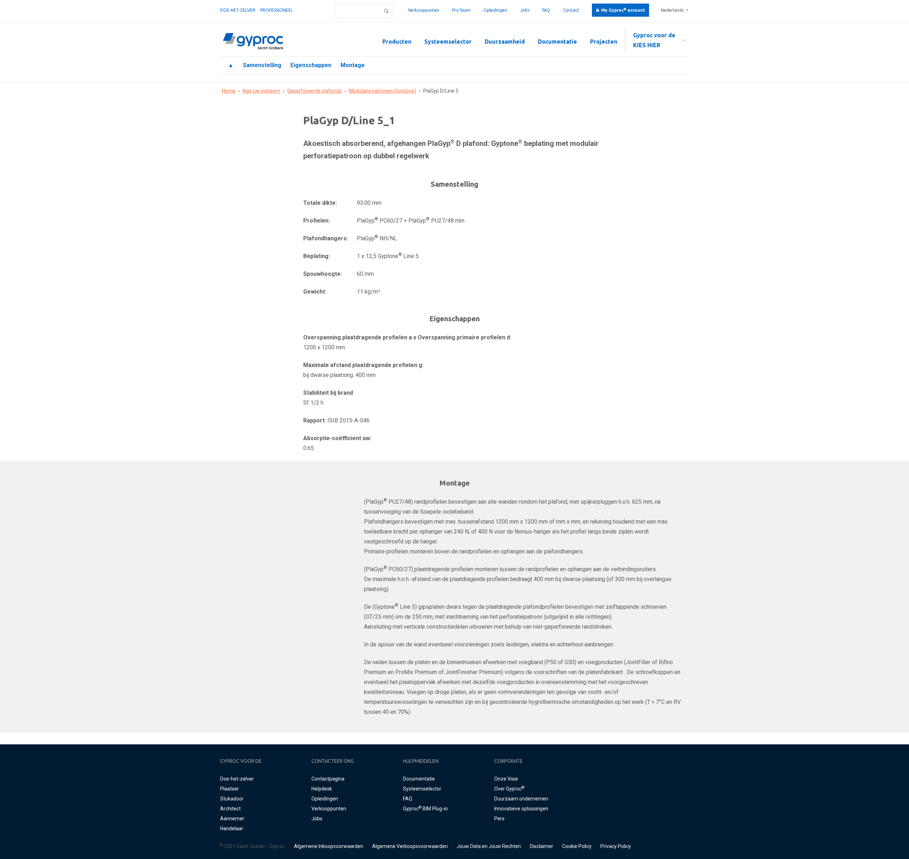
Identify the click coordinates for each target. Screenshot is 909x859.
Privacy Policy (615, 846)
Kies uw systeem (261, 91)
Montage (353, 65)
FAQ (546, 10)
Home (228, 91)
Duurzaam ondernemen (521, 798)
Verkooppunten (423, 10)
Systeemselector (448, 41)
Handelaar (231, 828)
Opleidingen (495, 10)
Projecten (603, 41)
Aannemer (232, 818)
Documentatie (557, 41)
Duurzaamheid (505, 41)
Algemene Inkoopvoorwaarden (328, 846)
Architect (230, 808)
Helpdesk (321, 789)
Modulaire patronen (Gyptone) (382, 91)
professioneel (276, 10)
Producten (396, 41)
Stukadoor (232, 798)
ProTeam (461, 10)
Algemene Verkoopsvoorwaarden (410, 846)
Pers (499, 818)
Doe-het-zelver (237, 10)
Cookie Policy (577, 846)
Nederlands (672, 10)
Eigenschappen (310, 65)
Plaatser (229, 789)
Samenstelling (262, 65)
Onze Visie (506, 779)
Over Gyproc (509, 789)
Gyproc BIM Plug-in (425, 808)
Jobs (524, 10)
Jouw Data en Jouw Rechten (489, 846)
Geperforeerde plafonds (314, 91)
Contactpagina (327, 779)
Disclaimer (541, 846)
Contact (571, 10)
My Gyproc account (623, 10)
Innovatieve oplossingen (521, 808)
